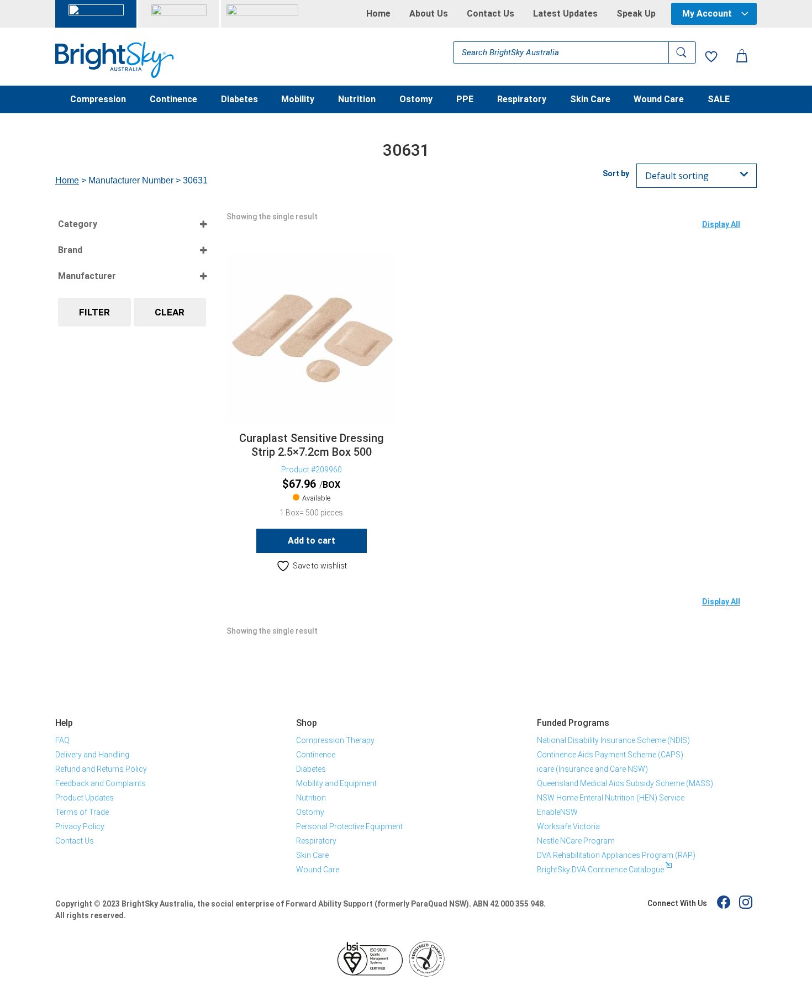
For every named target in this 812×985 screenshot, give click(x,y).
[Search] (682, 52)
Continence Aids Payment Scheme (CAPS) (610, 754)
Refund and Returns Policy (101, 769)
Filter (94, 312)
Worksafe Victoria (568, 826)
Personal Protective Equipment (349, 826)
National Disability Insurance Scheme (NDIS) (613, 740)
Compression (98, 100)
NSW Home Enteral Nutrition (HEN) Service (610, 797)
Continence (173, 100)
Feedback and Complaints (100, 783)
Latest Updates (565, 14)
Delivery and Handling (92, 754)
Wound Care (659, 100)
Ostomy (416, 100)
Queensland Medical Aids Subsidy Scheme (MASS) (625, 783)
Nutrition (357, 100)
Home (378, 14)
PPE (464, 100)
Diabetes (239, 100)
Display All (721, 224)
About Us (428, 14)
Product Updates (84, 797)
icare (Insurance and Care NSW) (592, 769)
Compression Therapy (335, 740)
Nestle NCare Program (576, 840)
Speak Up (636, 14)
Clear (169, 312)
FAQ (62, 740)
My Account (707, 13)
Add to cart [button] (311, 540)
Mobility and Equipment (336, 783)
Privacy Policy (79, 826)
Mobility (297, 100)
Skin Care (590, 100)
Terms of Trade (82, 812)
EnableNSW (557, 812)
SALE (719, 100)
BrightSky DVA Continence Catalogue (600, 869)
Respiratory (521, 100)
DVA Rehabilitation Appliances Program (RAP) (616, 855)
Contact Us (490, 14)
